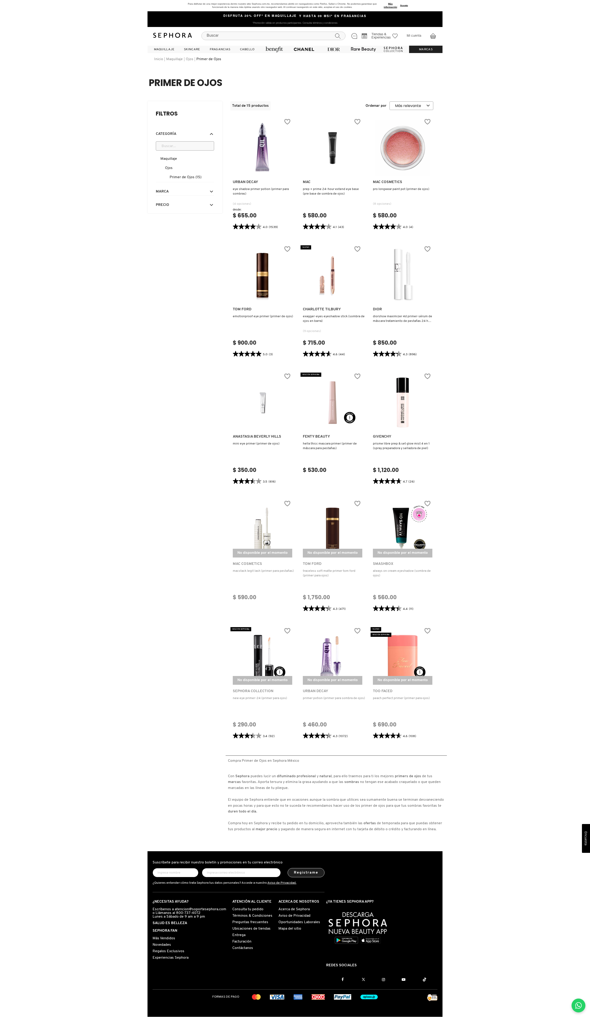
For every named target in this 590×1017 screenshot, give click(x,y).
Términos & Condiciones (252, 916)
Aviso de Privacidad (294, 916)
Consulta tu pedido (247, 909)
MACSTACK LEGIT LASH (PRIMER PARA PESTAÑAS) (263, 571)
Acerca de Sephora (294, 909)
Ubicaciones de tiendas (251, 929)
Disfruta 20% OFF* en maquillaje (260, 16)
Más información (390, 5)
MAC (306, 182)
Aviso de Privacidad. (281, 883)
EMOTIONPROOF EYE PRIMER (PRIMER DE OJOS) (263, 316)
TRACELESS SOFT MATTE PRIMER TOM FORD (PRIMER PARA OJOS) (329, 573)
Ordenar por (376, 106)
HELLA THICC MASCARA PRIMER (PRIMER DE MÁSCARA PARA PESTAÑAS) (330, 446)
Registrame (306, 873)
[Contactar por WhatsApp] (578, 1005)
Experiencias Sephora (171, 958)
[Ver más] (262, 171)
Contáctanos (242, 948)
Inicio (158, 59)
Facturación (241, 941)
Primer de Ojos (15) (185, 177)
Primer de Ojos (208, 59)
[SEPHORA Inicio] (172, 36)
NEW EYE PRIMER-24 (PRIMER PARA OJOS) (260, 698)
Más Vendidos (164, 938)
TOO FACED (382, 691)
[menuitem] (164, 49)
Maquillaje (174, 59)
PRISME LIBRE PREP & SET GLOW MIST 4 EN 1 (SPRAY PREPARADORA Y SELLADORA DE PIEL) (401, 446)
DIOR (377, 309)
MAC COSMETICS (387, 182)
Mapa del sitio (289, 929)
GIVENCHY (382, 437)
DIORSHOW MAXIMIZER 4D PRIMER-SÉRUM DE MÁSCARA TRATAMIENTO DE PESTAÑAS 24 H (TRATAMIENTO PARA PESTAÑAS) (402, 319)
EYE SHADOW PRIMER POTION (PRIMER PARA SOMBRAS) (261, 191)
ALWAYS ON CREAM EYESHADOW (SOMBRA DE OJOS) (402, 573)
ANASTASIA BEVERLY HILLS (257, 437)
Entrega (238, 935)
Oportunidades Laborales (299, 922)
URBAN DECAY (245, 182)
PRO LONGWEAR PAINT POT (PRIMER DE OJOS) (401, 189)
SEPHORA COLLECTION (253, 691)
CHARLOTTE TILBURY (322, 309)
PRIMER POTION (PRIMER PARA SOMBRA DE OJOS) (334, 698)
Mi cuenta (414, 36)
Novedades (162, 945)
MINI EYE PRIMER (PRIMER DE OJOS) (256, 443)
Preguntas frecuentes (250, 922)
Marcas (426, 49)
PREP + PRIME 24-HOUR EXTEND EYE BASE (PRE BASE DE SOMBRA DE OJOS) (331, 191)
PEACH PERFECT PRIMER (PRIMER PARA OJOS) (401, 698)
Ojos (189, 59)
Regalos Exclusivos (168, 951)
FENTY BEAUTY (316, 437)
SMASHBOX (383, 564)
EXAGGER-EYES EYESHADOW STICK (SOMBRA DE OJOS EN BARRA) (334, 319)
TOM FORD (242, 309)
